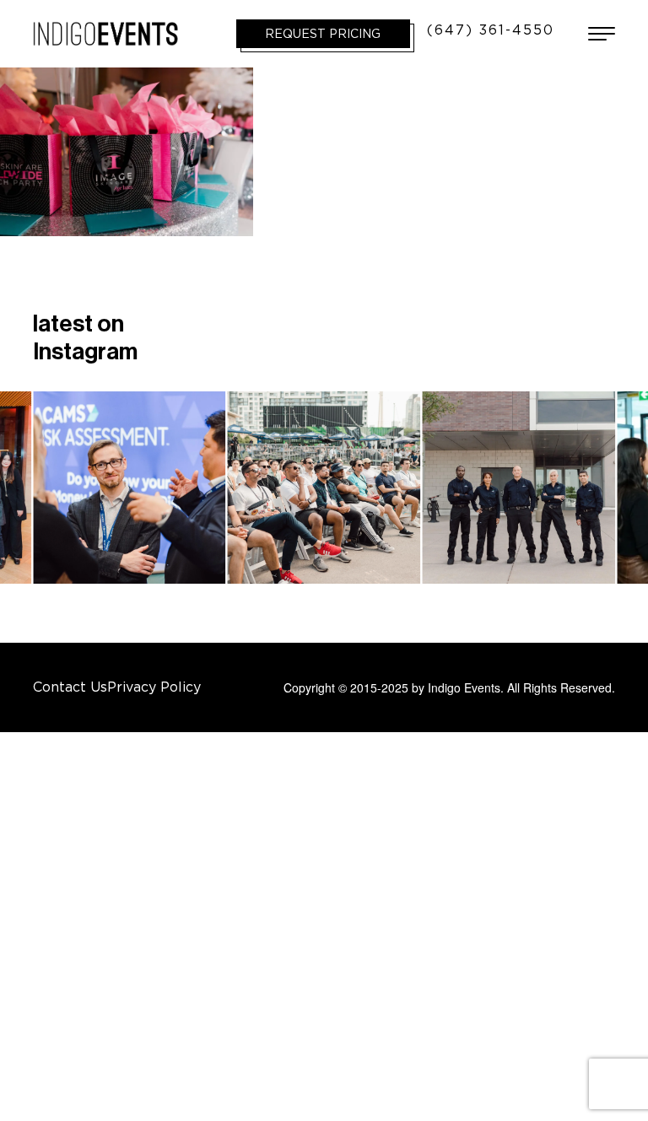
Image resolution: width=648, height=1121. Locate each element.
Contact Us (70, 686)
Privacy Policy (154, 686)
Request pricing (323, 33)
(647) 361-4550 (490, 29)
